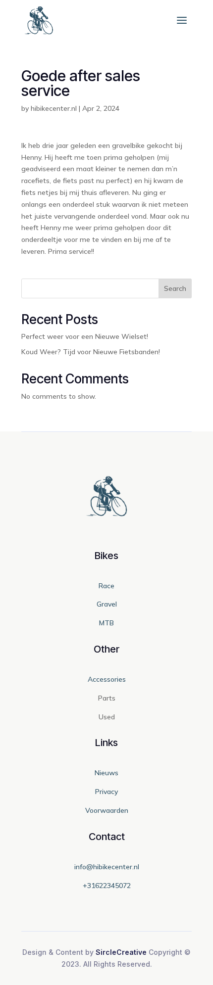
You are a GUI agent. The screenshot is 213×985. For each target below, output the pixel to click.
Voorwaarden (106, 810)
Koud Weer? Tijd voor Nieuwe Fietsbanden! (90, 351)
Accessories (107, 679)
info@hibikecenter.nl (106, 866)
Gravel (107, 604)
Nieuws (106, 772)
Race (106, 585)
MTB (106, 622)
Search (175, 288)
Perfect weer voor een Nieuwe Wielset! (84, 336)
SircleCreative (121, 952)
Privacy (106, 791)
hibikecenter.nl (54, 108)
